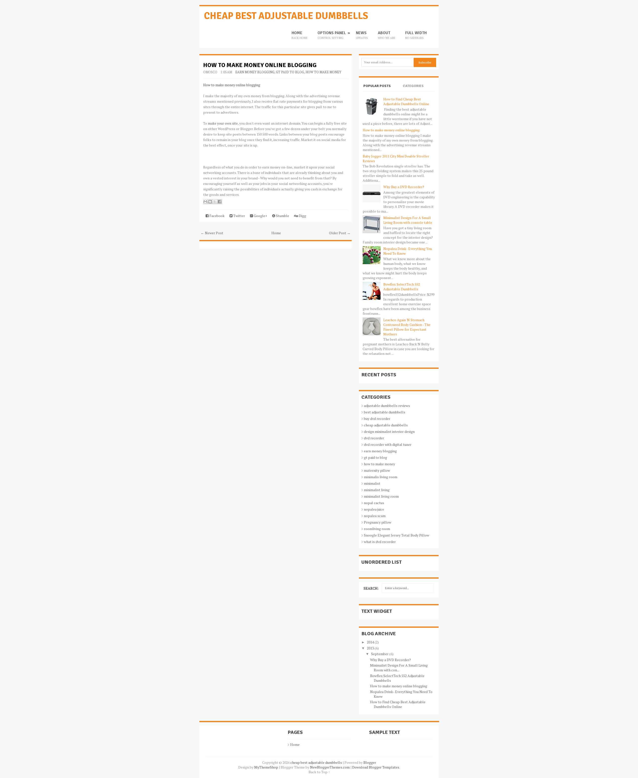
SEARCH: (371, 588)
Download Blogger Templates (375, 767)
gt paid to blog (290, 72)
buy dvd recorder (377, 418)
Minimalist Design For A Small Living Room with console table (407, 220)
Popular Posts (377, 86)
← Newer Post (212, 233)
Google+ (260, 215)
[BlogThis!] (210, 201)
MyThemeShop (266, 767)
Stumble (282, 215)
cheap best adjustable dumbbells (286, 16)
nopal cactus (374, 502)
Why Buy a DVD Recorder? (403, 186)
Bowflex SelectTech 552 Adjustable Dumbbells (401, 286)
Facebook (217, 215)
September (380, 653)
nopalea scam (375, 515)
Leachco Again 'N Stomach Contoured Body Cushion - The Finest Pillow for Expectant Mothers (406, 326)
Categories (413, 86)
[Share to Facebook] (219, 201)
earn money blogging (254, 72)
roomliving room (377, 528)
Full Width (416, 35)
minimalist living (377, 489)
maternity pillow (377, 470)
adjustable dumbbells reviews (387, 405)
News (362, 35)
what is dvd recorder (380, 541)
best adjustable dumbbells (384, 412)
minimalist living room (381, 496)
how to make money (323, 72)
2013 (370, 648)
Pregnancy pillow (377, 522)
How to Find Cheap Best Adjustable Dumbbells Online (406, 101)
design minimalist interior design (389, 431)
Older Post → (339, 233)
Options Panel (332, 35)
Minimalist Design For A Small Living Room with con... (399, 667)
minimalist (372, 483)
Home (300, 35)
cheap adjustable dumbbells (386, 425)
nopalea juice (374, 509)
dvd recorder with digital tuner (387, 444)
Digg (302, 215)
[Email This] (205, 201)
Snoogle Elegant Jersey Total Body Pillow (396, 535)
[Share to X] (214, 201)
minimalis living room (380, 476)
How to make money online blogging (260, 65)
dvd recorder (374, 438)
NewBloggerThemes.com (330, 767)
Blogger (369, 762)
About (386, 35)
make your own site (223, 123)
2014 (370, 642)
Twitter (239, 215)
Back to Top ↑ (319, 772)
